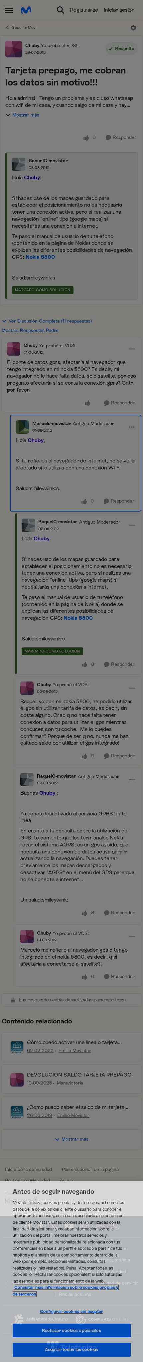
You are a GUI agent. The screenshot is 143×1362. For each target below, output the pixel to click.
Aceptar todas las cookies (71, 1349)
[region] (71, 1271)
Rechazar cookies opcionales (71, 1330)
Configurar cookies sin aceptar (71, 1311)
